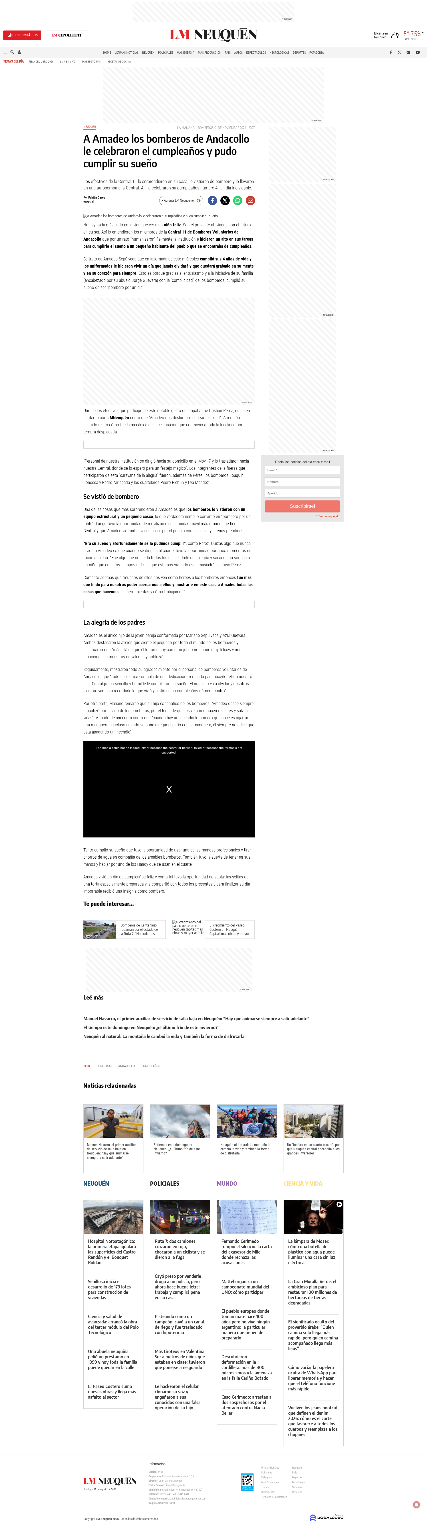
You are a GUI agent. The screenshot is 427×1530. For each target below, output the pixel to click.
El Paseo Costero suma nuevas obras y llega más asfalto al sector (112, 1391)
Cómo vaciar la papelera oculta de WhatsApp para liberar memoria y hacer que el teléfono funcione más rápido (313, 1377)
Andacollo (126, 1066)
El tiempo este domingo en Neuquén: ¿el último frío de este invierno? (150, 1027)
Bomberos (206, 128)
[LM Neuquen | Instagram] (409, 52)
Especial (88, 201)
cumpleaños (150, 1066)
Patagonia (316, 52)
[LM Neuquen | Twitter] (400, 52)
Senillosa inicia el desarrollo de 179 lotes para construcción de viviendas (109, 1289)
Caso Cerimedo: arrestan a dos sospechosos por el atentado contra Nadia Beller (247, 1405)
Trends (265, 1487)
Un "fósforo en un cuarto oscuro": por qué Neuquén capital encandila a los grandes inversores (313, 1149)
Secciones (297, 1487)
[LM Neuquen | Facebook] (392, 52)
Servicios (297, 1492)
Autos (238, 52)
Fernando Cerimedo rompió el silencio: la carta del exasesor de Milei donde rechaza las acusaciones (247, 1251)
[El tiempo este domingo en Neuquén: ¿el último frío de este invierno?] (180, 1121)
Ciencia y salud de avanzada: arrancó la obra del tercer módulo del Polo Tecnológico (113, 1324)
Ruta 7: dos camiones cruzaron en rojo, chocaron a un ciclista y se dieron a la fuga (180, 1249)
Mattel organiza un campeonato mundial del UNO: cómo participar (245, 1286)
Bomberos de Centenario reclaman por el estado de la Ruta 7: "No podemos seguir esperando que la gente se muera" (139, 934)
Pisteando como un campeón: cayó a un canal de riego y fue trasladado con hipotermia (179, 1324)
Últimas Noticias (127, 52)
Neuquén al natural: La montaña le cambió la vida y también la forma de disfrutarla (163, 1036)
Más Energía (185, 52)
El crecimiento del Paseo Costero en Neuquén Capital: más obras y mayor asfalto (229, 931)
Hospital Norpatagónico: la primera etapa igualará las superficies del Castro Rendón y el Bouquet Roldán (112, 1251)
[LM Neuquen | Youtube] (418, 52)
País (228, 52)
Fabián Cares (96, 197)
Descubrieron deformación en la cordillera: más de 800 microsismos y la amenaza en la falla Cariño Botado (247, 1367)
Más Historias (91, 61)
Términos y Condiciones (273, 1497)
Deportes (299, 52)
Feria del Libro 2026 (40, 61)
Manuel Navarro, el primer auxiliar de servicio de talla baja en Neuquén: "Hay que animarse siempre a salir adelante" (196, 1018)
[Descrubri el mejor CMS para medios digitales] (327, 1521)
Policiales (165, 52)
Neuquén (148, 52)
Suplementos (268, 1492)
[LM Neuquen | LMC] (66, 35)
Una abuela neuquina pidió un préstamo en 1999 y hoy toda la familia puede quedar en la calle (112, 1359)
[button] (5, 52)
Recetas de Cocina (119, 61)
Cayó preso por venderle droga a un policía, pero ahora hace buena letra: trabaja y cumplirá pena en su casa (178, 1286)
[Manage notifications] (416, 1504)
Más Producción (209, 52)
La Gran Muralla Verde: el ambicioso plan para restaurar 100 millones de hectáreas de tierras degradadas (312, 1291)
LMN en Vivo (67, 61)
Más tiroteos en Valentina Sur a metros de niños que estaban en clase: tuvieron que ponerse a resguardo (180, 1359)
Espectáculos (256, 52)
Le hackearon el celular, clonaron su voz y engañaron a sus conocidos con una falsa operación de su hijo (178, 1396)
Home (107, 52)
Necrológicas (279, 52)
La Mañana (186, 128)
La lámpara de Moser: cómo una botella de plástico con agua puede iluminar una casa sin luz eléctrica (311, 1251)
